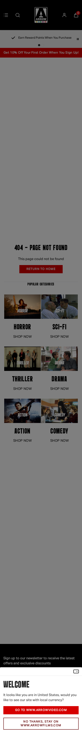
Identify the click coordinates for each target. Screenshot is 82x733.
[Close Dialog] (76, 671)
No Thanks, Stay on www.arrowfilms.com (41, 723)
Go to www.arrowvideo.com (41, 710)
